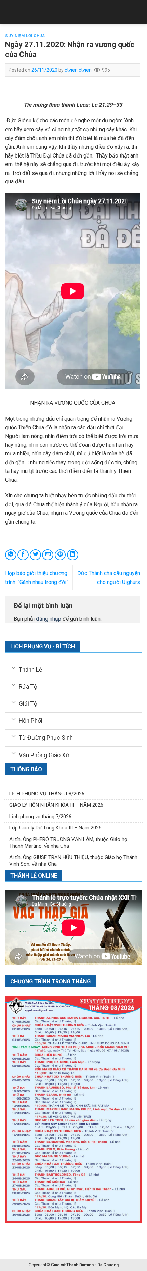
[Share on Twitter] (35, 554)
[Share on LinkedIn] (72, 554)
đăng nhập (48, 619)
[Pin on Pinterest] (60, 554)
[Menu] (9, 11)
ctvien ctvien (78, 70)
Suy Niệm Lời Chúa (25, 36)
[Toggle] (13, 667)
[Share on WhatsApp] (10, 554)
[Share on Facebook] (23, 554)
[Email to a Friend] (47, 554)
